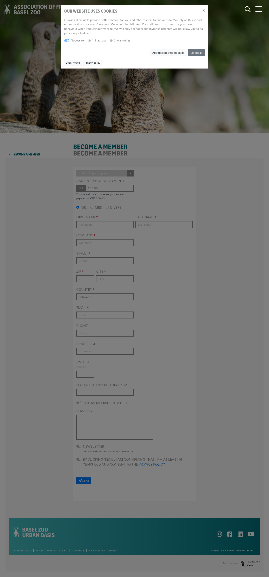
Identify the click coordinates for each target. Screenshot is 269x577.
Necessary (78, 40)
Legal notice (73, 62)
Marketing (123, 40)
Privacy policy (92, 62)
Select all (196, 52)
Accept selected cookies (168, 52)
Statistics (100, 40)
